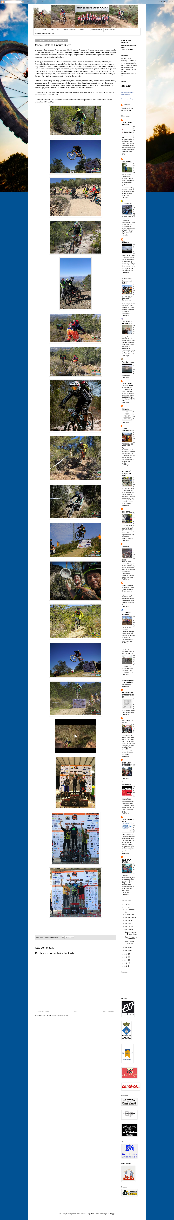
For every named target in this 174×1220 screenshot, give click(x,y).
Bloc (36, 30)
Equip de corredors (95, 30)
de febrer (128, 947)
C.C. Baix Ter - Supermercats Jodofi (127, 281)
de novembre (130, 910)
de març (128, 930)
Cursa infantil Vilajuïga (129, 943)
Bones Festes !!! (127, 684)
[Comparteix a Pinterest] (73, 937)
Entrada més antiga (108, 1012)
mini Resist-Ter (127, 585)
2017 (126, 907)
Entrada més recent (42, 1012)
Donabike (125, 547)
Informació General (128, 587)
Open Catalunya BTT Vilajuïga (131, 938)
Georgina (127, 105)
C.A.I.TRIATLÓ (127, 204)
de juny (128, 924)
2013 (126, 963)
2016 (126, 954)
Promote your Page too (128, 99)
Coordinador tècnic (69, 30)
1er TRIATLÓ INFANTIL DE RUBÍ (126, 473)
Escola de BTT (55, 30)
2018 (126, 904)
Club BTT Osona (128, 512)
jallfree (91, 1214)
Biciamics (125, 409)
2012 (126, 966)
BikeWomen (126, 785)
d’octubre (128, 915)
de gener (128, 950)
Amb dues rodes (128, 362)
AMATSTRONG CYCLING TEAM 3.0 (128, 695)
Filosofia (82, 30)
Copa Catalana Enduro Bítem (131, 933)
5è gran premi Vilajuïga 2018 (45, 33)
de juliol (128, 921)
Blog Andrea (126, 161)
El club (44, 30)
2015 (126, 957)
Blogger (112, 1214)
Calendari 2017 (110, 30)
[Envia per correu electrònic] (63, 937)
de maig (128, 926)
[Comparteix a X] (68, 937)
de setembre (130, 918)
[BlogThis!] (65, 937)
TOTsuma (125, 242)
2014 (126, 960)
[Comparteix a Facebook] (70, 937)
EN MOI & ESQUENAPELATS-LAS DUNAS (128, 651)
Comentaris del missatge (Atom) (57, 1015)
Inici (75, 1012)
